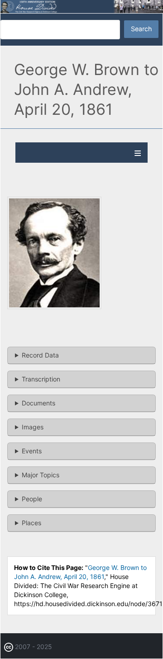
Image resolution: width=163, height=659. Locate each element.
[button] (54, 306)
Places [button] (31, 523)
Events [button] (32, 451)
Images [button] (32, 427)
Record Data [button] (40, 355)
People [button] (32, 499)
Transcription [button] (41, 379)
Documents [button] (38, 403)
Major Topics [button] (40, 475)
